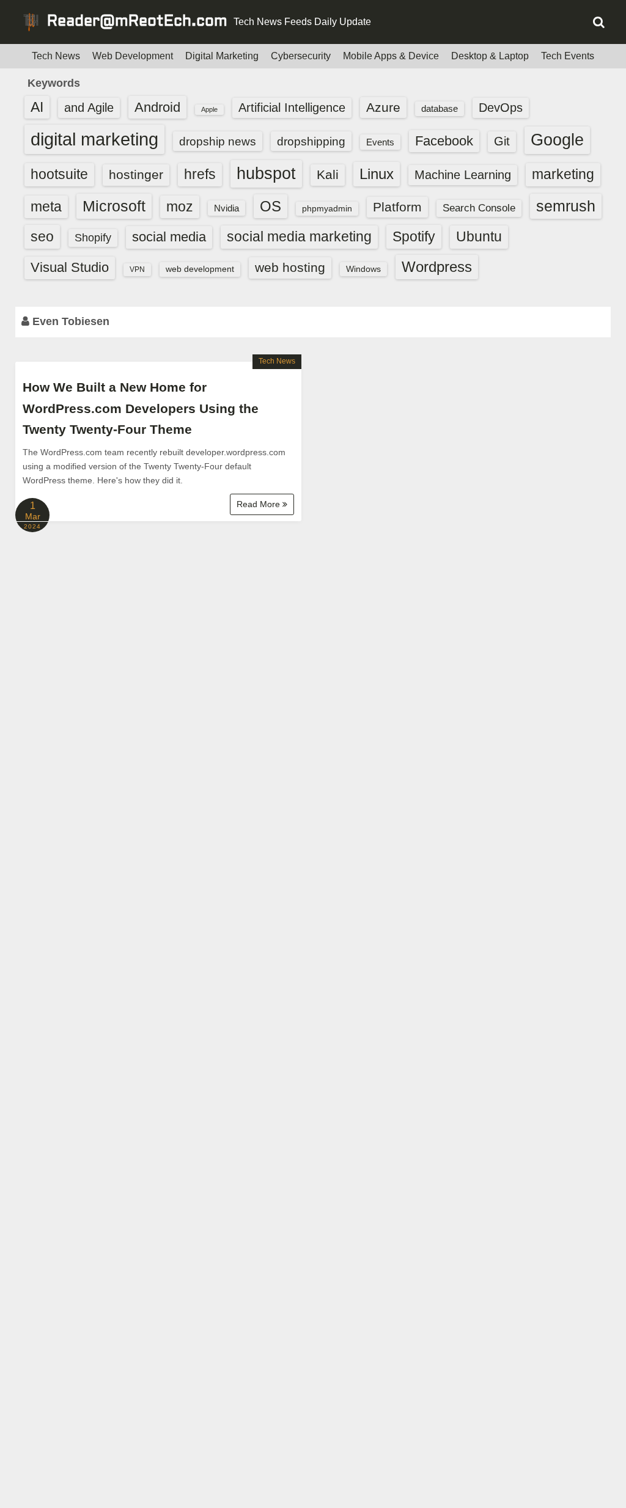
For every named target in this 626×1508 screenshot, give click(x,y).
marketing (563, 174)
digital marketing (94, 139)
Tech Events (567, 56)
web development (200, 269)
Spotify (413, 236)
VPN (137, 269)
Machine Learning (462, 174)
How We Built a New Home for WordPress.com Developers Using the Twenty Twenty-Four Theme (141, 408)
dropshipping (311, 141)
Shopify (93, 238)
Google (557, 140)
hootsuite (59, 174)
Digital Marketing (222, 56)
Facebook (444, 140)
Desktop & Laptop (490, 56)
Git (502, 141)
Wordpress (437, 266)
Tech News (56, 56)
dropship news (217, 141)
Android (157, 107)
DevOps (501, 107)
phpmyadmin (327, 208)
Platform (397, 207)
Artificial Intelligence (291, 107)
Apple (209, 109)
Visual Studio (70, 267)
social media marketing (299, 236)
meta (46, 206)
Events (380, 142)
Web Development (132, 56)
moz (179, 206)
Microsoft (114, 205)
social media (169, 236)
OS (270, 206)
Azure (383, 107)
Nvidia (226, 208)
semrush (565, 205)
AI (37, 107)
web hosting (290, 267)
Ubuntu (479, 236)
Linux (376, 174)
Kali (328, 174)
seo (42, 236)
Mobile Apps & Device (391, 56)
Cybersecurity (301, 56)
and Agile (89, 107)
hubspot (266, 173)
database (439, 108)
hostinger (136, 174)
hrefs (200, 174)
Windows (363, 269)
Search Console (479, 208)
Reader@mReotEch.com (137, 22)
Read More (259, 504)
